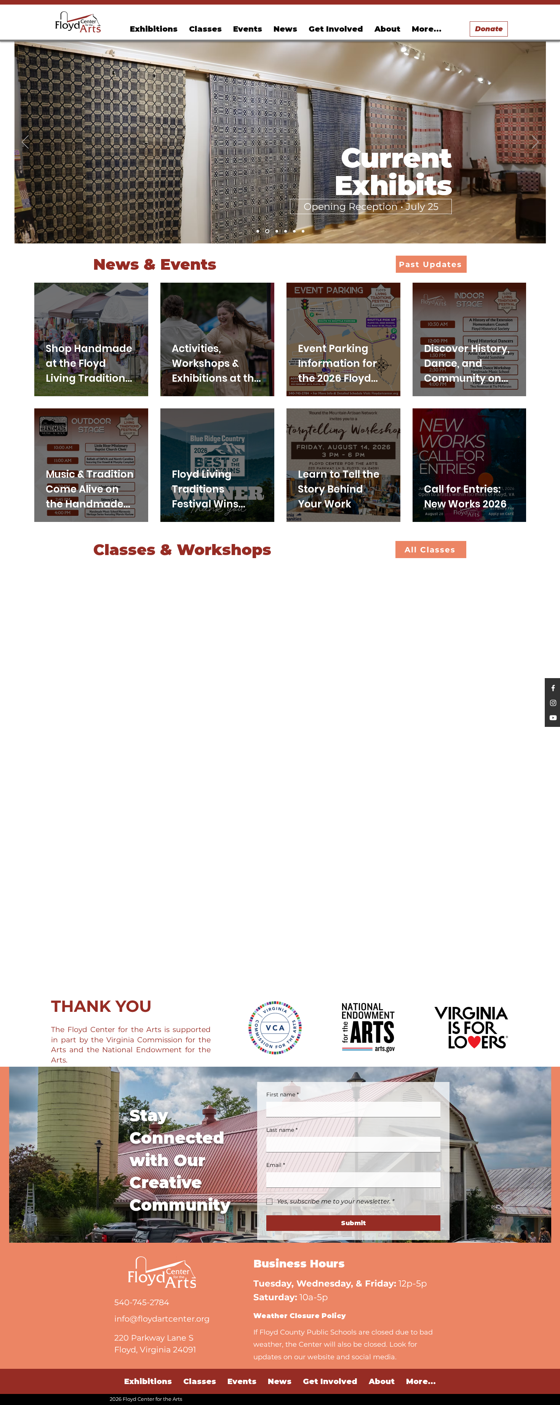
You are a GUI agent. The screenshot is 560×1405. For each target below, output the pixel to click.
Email (275, 1165)
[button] (247, 29)
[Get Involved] (303, 231)
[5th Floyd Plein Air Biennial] (285, 231)
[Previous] (25, 142)
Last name (282, 1130)
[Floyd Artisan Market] (294, 231)
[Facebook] (553, 688)
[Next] (535, 142)
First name (282, 1094)
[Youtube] (553, 718)
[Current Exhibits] (267, 231)
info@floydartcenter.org (162, 1318)
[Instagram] (553, 703)
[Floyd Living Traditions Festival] (257, 231)
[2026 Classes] (276, 231)
